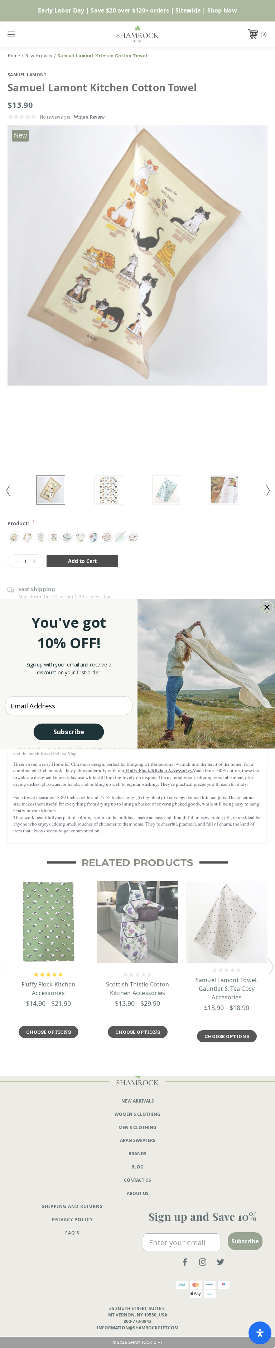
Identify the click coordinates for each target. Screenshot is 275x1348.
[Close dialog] (267, 607)
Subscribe (68, 731)
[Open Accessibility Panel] (260, 1332)
